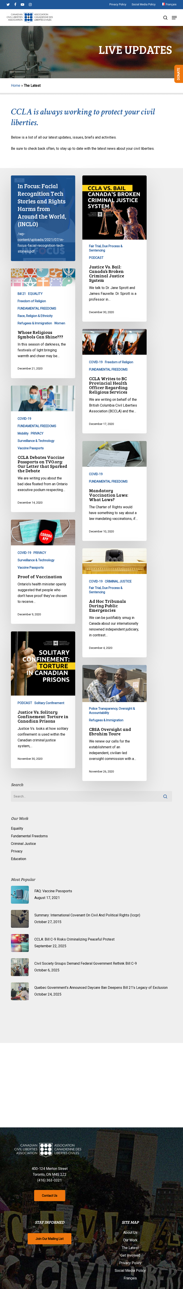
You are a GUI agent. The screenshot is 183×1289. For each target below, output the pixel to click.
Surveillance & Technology (36, 441)
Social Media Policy (130, 1270)
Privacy (17, 851)
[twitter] (8, 4)
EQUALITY (35, 293)
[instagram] (30, 4)
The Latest (130, 1248)
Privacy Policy (130, 1263)
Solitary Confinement (49, 703)
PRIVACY (37, 433)
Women (59, 323)
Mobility (23, 433)
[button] (174, 17)
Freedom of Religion (32, 301)
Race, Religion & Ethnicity (35, 316)
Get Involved (130, 1255)
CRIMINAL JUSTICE (118, 581)
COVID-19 (96, 362)
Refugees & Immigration (35, 323)
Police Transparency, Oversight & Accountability (112, 711)
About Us (130, 1232)
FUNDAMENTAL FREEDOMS (37, 308)
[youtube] (22, 4)
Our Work (130, 1240)
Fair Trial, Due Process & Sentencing (106, 248)
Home (15, 85)
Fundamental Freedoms (29, 836)
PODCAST (96, 257)
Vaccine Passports (31, 448)
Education (18, 859)
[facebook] (15, 4)
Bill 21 (22, 293)
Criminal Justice (23, 844)
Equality (17, 828)
